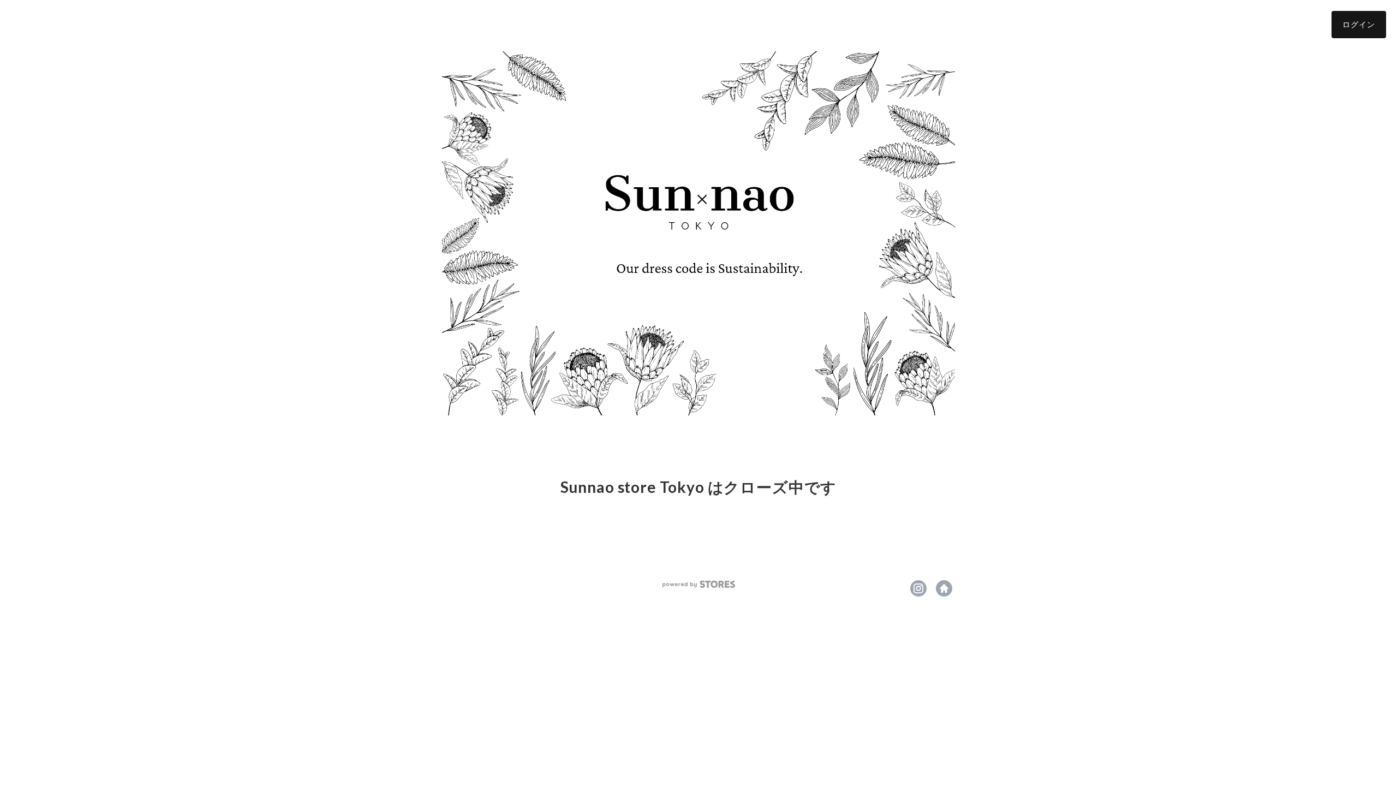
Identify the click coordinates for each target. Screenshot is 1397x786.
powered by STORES (698, 584)
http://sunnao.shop (944, 588)
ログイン (1358, 24)
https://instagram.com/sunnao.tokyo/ (918, 588)
